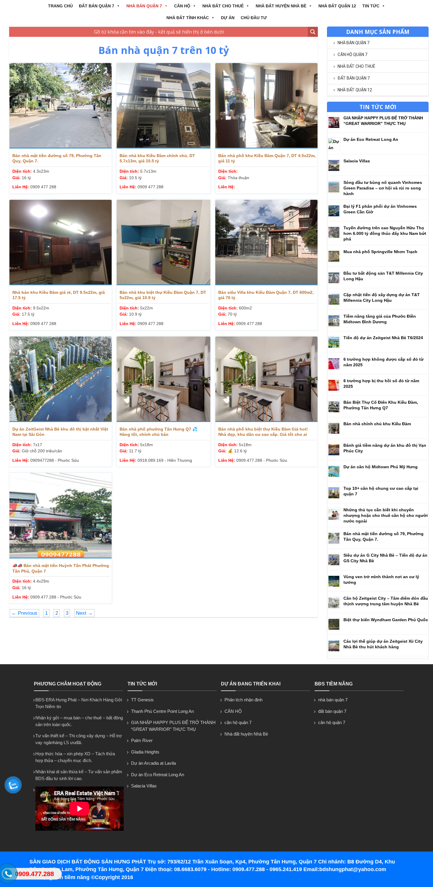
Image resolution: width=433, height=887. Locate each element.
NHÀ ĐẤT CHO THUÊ (223, 6)
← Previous (24, 613)
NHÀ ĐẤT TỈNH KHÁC (187, 17)
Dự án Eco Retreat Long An (370, 139)
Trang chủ (60, 6)
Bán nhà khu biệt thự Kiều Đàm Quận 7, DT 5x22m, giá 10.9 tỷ (163, 295)
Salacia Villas (356, 161)
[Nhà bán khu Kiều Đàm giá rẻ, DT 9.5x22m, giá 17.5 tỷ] (60, 242)
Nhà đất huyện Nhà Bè (281, 6)
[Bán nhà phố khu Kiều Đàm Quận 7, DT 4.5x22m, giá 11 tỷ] (266, 106)
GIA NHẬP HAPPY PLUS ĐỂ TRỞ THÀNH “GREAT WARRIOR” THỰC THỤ (173, 726)
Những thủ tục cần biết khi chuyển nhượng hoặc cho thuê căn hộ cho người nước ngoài (385, 515)
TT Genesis (142, 699)
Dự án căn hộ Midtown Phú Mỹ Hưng (380, 466)
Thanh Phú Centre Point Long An (162, 711)
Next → (84, 613)
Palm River (142, 740)
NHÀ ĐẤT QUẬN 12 (337, 6)
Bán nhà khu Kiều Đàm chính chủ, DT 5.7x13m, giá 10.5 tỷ (157, 158)
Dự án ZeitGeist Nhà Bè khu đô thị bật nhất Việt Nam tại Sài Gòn (60, 432)
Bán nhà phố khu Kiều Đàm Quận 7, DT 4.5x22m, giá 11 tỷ (267, 158)
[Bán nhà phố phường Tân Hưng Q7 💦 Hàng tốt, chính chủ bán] (163, 379)
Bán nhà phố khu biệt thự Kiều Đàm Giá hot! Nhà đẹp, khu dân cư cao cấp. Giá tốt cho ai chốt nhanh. (263, 432)
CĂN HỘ (182, 6)
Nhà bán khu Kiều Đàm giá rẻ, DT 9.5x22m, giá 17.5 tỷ (58, 295)
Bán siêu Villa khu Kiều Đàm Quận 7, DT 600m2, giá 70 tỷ (266, 295)
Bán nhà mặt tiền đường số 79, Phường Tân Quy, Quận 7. (56, 158)
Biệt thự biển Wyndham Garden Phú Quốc (385, 619)
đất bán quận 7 (96, 6)
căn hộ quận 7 (352, 54)
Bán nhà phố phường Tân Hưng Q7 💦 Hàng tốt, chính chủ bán (158, 432)
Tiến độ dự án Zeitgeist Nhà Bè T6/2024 (383, 337)
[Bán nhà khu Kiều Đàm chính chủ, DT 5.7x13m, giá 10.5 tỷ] (163, 106)
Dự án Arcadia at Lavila (153, 763)
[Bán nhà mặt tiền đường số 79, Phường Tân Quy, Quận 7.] (60, 106)
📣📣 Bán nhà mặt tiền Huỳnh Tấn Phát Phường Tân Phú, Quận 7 (60, 568)
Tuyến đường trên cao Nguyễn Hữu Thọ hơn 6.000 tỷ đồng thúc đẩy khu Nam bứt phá (384, 233)
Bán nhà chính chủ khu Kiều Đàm (377, 423)
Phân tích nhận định (243, 699)
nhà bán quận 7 (144, 6)
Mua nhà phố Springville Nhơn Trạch (380, 251)
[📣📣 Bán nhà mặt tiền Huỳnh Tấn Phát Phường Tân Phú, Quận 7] (60, 515)
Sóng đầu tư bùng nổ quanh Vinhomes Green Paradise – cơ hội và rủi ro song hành (382, 188)
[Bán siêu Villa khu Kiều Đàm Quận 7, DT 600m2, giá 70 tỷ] (266, 242)
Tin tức (370, 6)
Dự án (227, 17)
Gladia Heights (145, 751)
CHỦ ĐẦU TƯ (254, 17)
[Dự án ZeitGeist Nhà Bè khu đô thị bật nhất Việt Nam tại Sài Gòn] (60, 379)
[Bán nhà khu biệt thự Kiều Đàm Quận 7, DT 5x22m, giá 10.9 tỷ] (163, 242)
